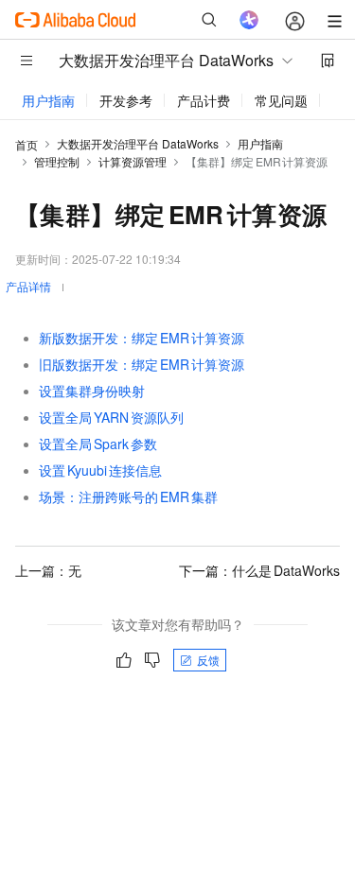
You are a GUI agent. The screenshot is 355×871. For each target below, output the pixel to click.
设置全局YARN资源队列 (111, 417)
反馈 (208, 660)
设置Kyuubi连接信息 (100, 470)
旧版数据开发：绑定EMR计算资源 (141, 364)
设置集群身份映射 (92, 390)
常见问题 (281, 100)
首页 (26, 144)
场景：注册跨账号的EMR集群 (128, 496)
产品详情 (28, 286)
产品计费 (203, 100)
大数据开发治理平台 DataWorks (138, 143)
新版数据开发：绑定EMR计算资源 (141, 337)
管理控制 (57, 161)
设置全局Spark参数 (98, 443)
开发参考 (125, 100)
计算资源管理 (132, 161)
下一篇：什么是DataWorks (259, 570)
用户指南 (48, 100)
